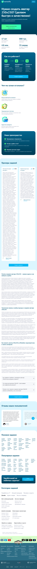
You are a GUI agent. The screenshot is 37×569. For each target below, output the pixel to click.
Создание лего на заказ (26, 460)
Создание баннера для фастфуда (15, 448)
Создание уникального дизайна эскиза (4, 449)
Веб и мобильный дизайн (7, 499)
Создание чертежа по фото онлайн (4, 460)
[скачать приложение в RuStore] (34, 540)
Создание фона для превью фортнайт (21, 444)
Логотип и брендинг (19, 499)
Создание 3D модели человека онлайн (9, 470)
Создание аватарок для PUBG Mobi (9, 461)
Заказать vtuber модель (14, 465)
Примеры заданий (4, 551)
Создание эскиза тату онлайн (15, 470)
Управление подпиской (10, 556)
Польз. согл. (23, 551)
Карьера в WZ (23, 549)
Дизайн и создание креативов (7, 532)
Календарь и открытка (6, 516)
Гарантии (2, 553)
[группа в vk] (2, 540)
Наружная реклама (5, 519)
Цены (1, 549)
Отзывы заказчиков (24, 553)
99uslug (16, 556)
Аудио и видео (31, 553)
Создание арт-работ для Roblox (15, 461)
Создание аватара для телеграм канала (33, 461)
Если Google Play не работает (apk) (27, 541)
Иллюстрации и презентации (19, 511)
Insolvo (16, 553)
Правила (8, 554)
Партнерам (9, 553)
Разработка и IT (31, 549)
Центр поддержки (18, 548)
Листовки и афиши (5, 514)
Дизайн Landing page (5, 506)
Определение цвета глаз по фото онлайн (4, 464)
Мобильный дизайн (5, 502)
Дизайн (30, 551)
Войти (33, 1)
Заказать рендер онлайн (27, 443)
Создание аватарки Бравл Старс (10, 465)
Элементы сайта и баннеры (7, 504)
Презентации (14, 514)
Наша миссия (23, 548)
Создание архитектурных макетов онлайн (21, 440)
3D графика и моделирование (7, 526)
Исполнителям (9, 551)
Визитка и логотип (18, 501)
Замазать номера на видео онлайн (27, 465)
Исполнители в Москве (32, 557)
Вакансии (16, 549)
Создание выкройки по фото (21, 460)
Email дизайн (4, 507)
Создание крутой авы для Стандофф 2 (4, 469)
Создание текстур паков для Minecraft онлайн (21, 470)
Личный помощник (32, 556)
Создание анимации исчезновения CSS (4, 440)
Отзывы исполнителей (24, 554)
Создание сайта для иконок (9, 439)
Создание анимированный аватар (21, 448)
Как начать (2, 548)
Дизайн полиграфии (6, 511)
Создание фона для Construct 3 (33, 440)
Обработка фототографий (6, 525)
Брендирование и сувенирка (20, 504)
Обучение (8, 549)
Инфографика (15, 513)
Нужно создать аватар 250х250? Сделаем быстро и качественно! (13, 533)
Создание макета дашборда (27, 446)
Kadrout (16, 554)
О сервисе (8, 548)
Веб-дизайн (4, 501)
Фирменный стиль (18, 502)
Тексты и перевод (32, 554)
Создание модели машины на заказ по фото (21, 465)
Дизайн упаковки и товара (19, 526)
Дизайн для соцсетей (18, 525)
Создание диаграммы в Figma (10, 448)
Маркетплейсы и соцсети (20, 523)
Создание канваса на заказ (15, 443)
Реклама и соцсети (32, 548)
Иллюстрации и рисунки (16, 516)
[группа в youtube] (9, 540)
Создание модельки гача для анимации (26, 470)
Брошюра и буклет (5, 513)
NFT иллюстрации (15, 518)
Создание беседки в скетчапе (15, 439)
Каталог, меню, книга (5, 518)
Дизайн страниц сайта (3, 444)
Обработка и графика (7, 523)
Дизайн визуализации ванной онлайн (10, 444)
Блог (15, 551)
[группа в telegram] (5, 540)
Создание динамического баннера (28, 439)
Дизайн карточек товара (18, 528)
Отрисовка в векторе (5, 528)
